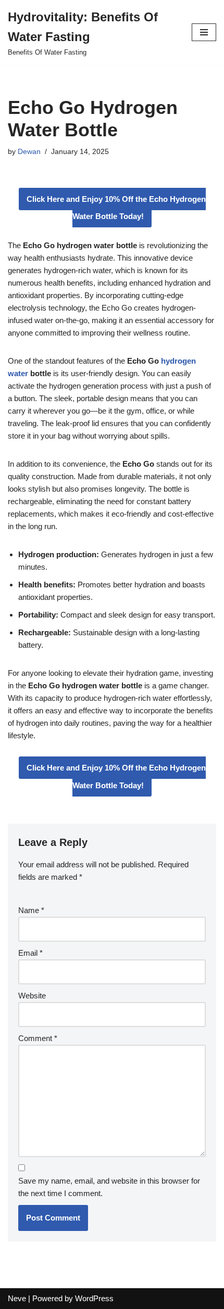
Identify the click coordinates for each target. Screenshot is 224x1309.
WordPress (94, 1298)
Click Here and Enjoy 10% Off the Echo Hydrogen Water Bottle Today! (116, 208)
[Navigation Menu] (204, 32)
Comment (37, 1038)
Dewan (29, 152)
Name (31, 910)
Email (30, 952)
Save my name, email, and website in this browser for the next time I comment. (109, 1187)
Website (32, 995)
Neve (17, 1298)
